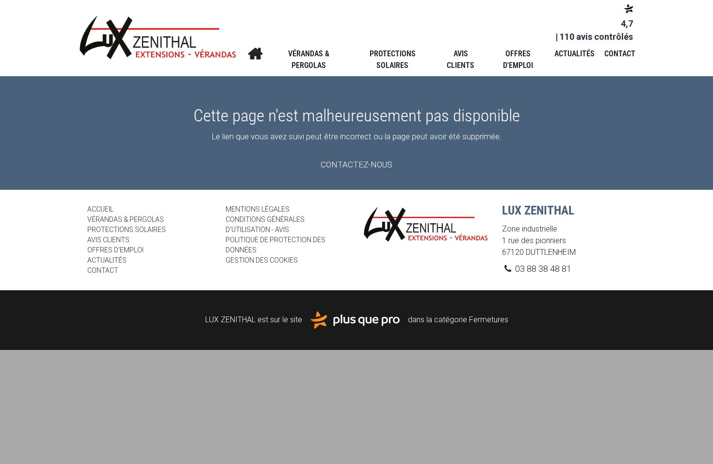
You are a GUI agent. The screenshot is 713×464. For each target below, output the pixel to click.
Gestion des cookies (262, 260)
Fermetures (488, 319)
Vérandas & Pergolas (308, 59)
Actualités (574, 53)
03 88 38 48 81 (542, 269)
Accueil (255, 54)
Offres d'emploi (518, 59)
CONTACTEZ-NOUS (356, 164)
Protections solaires (393, 59)
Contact (619, 53)
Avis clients (460, 59)
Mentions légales (258, 209)
